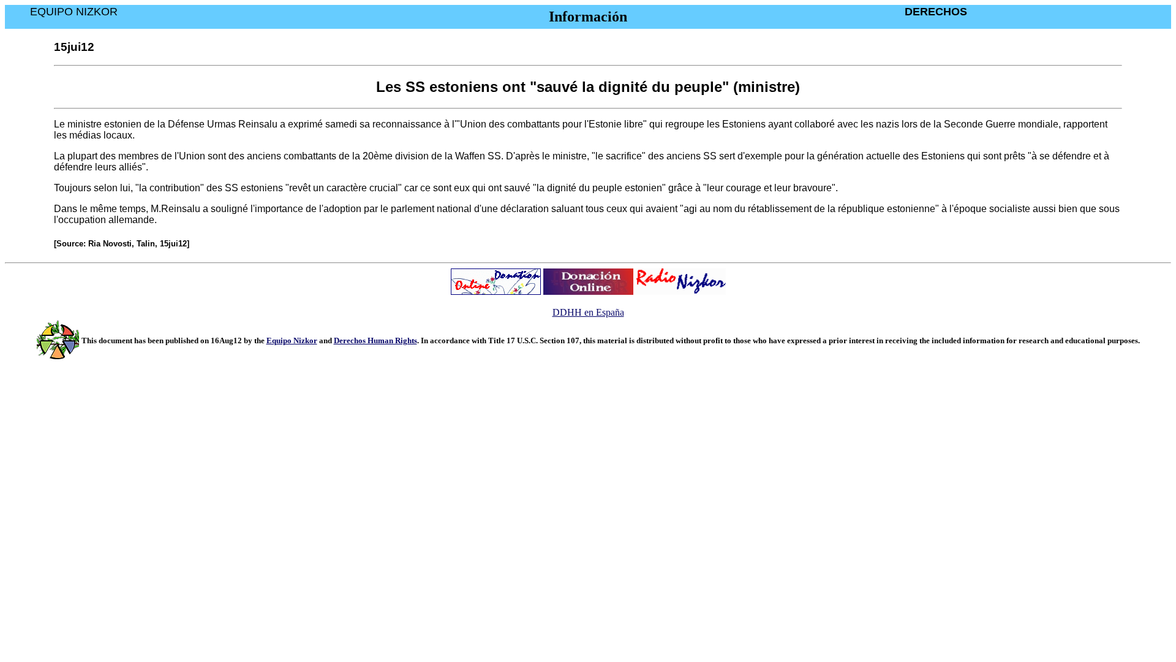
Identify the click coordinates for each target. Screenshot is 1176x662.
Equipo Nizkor (291, 340)
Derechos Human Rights (375, 340)
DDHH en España (588, 312)
